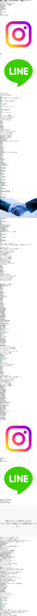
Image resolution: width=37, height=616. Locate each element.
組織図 (2, 312)
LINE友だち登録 (5, 261)
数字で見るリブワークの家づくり (10, 249)
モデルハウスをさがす (7, 3)
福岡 (1, 123)
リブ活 (2, 344)
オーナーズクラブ (5, 256)
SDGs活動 (3, 254)
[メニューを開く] (1, 92)
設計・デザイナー (5, 354)
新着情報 (3, 316)
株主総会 (3, 328)
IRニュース (3, 322)
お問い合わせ (4, 260)
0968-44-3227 (4, 582)
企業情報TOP (4, 165)
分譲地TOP (3, 139)
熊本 (1, 121)
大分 (1, 124)
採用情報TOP (4, 230)
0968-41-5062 (4, 575)
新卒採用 (3, 341)
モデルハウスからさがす (8, 131)
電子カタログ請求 (5, 259)
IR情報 (2, 7)
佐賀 (1, 125)
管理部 (2, 355)
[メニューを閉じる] (1, 246)
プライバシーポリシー (7, 594)
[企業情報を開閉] (7, 390)
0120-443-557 (4, 570)
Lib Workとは (4, 2)
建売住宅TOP (4, 138)
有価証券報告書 (5, 321)
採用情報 (3, 9)
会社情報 (3, 589)
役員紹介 (3, 315)
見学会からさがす (5, 135)
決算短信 (3, 319)
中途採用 (3, 342)
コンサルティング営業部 (8, 348)
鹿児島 (2, 127)
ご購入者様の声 (5, 253)
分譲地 (2, 388)
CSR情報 (3, 314)
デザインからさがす (6, 132)
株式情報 (3, 325)
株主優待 (3, 326)
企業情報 (3, 6)
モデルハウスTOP (5, 118)
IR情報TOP (3, 185)
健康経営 (3, 311)
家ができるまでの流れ (7, 252)
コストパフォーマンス (7, 250)
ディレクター (4, 350)
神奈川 (2, 151)
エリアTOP (3, 264)
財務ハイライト (5, 329)
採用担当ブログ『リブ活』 (8, 231)
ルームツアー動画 (5, 257)
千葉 (1, 128)
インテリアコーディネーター (9, 351)
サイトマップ (4, 596)
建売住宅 (3, 387)
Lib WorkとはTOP (5, 95)
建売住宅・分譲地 (5, 5)
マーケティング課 (5, 352)
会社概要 (3, 309)
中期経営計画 (4, 323)
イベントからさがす (6, 134)
